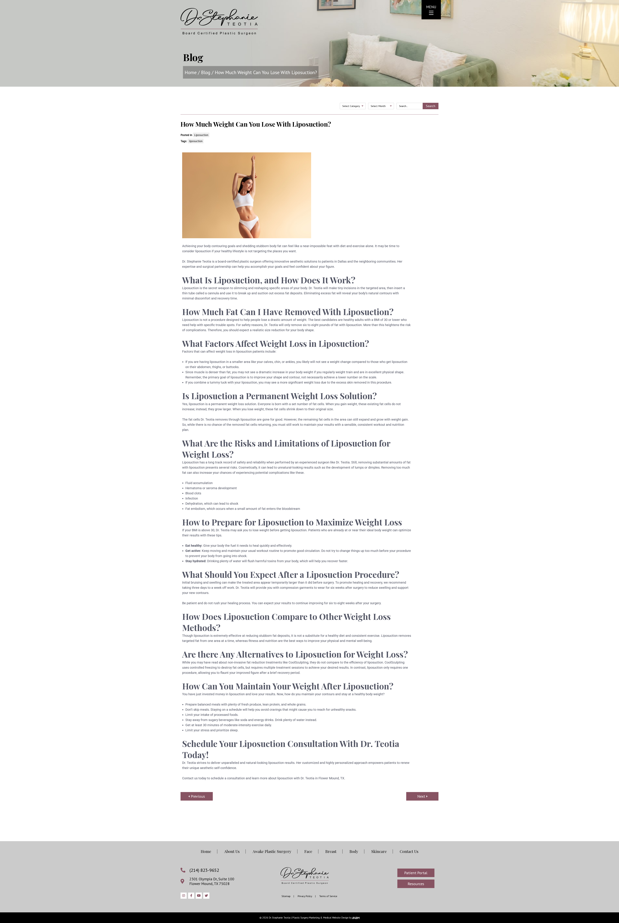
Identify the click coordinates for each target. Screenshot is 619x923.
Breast (330, 851)
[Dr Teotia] (304, 875)
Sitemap (286, 896)
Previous (198, 796)
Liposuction (201, 135)
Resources (416, 883)
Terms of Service (328, 896)
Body (353, 851)
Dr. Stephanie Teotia (196, 261)
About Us (232, 851)
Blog (205, 72)
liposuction (195, 141)
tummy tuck (218, 382)
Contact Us (409, 851)
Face (308, 851)
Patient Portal (415, 872)
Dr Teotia (219, 21)
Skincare (379, 851)
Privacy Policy (305, 896)
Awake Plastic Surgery (272, 851)
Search (430, 106)
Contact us (190, 778)
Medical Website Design (336, 917)
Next (421, 796)
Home (191, 72)
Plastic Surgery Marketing (306, 917)
